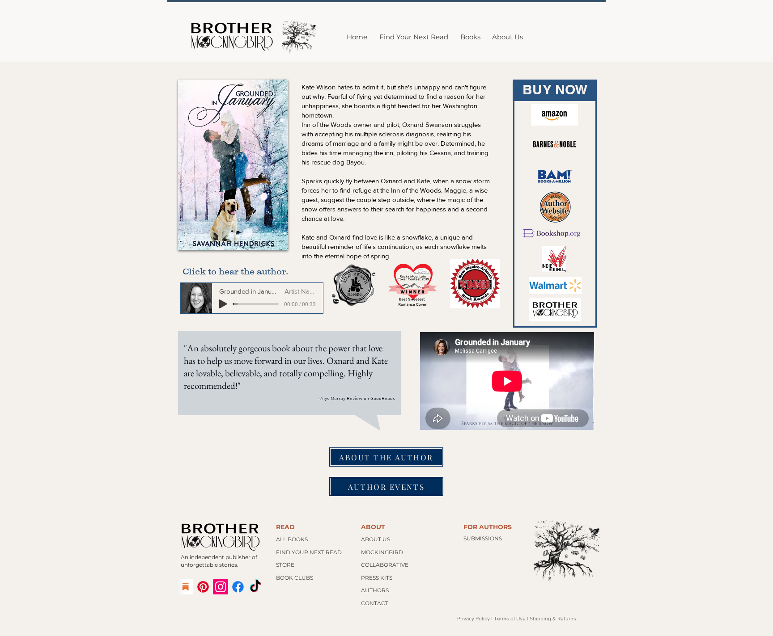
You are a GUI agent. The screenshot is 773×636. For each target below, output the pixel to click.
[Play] (223, 303)
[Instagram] (220, 586)
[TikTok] (255, 586)
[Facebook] (238, 586)
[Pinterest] (203, 586)
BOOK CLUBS (294, 577)
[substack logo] (185, 586)
